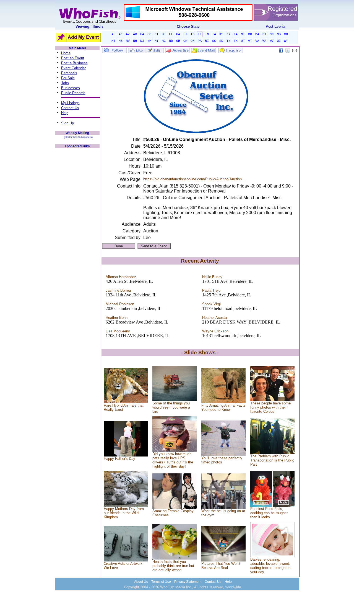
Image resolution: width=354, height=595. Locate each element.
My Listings (70, 103)
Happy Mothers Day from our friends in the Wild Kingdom (124, 513)
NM (149, 41)
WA (264, 41)
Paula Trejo (211, 290)
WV (272, 41)
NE (121, 41)
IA (214, 34)
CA (142, 34)
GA (178, 34)
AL (113, 34)
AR (135, 34)
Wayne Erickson (215, 331)
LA (236, 34)
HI (185, 34)
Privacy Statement (187, 582)
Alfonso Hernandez (121, 277)
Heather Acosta (214, 318)
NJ (142, 41)
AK (121, 34)
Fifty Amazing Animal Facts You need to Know (223, 407)
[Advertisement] (77, 232)
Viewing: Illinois (89, 26)
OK (185, 41)
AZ (128, 34)
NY (156, 41)
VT (250, 41)
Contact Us (70, 108)
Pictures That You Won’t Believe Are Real (220, 565)
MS (279, 34)
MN (272, 34)
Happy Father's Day (119, 458)
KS (221, 34)
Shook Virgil (212, 304)
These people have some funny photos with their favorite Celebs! (270, 407)
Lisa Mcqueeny (118, 331)
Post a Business (74, 63)
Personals (69, 73)
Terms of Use (161, 582)
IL (200, 34)
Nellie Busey (212, 277)
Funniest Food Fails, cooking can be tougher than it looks (269, 513)
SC (214, 41)
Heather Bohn (116, 318)
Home (66, 53)
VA (257, 41)
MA (257, 34)
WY (286, 41)
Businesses (70, 88)
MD (250, 34)
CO (149, 34)
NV (128, 41)
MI (264, 34)
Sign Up (67, 123)
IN (207, 34)
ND (171, 41)
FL (171, 34)
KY (228, 34)
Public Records (73, 93)
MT (113, 41)
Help (64, 113)
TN (228, 41)
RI (207, 41)
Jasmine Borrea (118, 290)
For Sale (68, 78)
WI (279, 41)
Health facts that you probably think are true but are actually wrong (173, 566)
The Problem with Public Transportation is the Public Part (272, 460)
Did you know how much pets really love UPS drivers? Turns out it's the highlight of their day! (172, 460)
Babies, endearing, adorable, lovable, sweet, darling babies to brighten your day (270, 565)
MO (286, 34)
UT (243, 41)
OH (178, 41)
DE (164, 34)
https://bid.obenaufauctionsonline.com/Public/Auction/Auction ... (194, 179)
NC (164, 41)
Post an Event (72, 58)
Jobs (65, 83)
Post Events (276, 26)
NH (135, 41)
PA (200, 41)
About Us (141, 582)
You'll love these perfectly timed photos (221, 460)
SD (221, 41)
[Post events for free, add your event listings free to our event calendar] (89, 22)
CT (156, 34)
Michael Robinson (120, 304)
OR (192, 41)
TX (236, 41)
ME (243, 34)
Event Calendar (73, 68)
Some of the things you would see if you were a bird (171, 407)
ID (192, 34)
